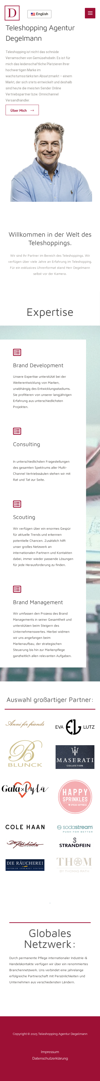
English (41, 14)
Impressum (50, 1052)
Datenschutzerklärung (50, 1058)
